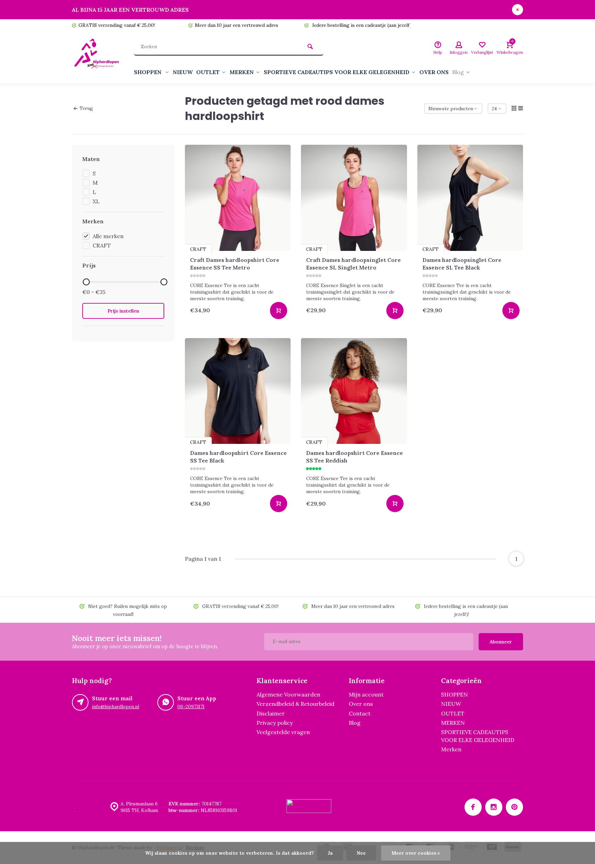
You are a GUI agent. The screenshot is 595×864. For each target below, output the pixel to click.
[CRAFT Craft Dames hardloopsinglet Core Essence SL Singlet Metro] (354, 198)
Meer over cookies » (416, 853)
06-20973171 (191, 706)
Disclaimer (271, 713)
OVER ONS (434, 72)
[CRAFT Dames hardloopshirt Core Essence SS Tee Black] (238, 391)
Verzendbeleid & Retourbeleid (295, 703)
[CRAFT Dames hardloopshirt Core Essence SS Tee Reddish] (354, 391)
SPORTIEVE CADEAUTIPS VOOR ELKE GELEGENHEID (336, 72)
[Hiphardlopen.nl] (98, 57)
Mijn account (366, 694)
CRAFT (102, 245)
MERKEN (242, 72)
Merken (451, 749)
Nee (361, 853)
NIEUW (183, 72)
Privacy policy (275, 722)
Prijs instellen (123, 311)
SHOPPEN (148, 72)
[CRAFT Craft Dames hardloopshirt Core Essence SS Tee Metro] (238, 198)
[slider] (86, 281)
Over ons (361, 703)
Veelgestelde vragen (283, 732)
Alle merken (108, 236)
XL (96, 201)
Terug (86, 108)
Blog (458, 72)
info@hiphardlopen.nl (115, 706)
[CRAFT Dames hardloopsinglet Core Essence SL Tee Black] (470, 198)
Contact (359, 713)
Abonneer (501, 642)
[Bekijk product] (278, 310)
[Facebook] (473, 807)
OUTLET (208, 72)
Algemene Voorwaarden (288, 694)
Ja (330, 853)
